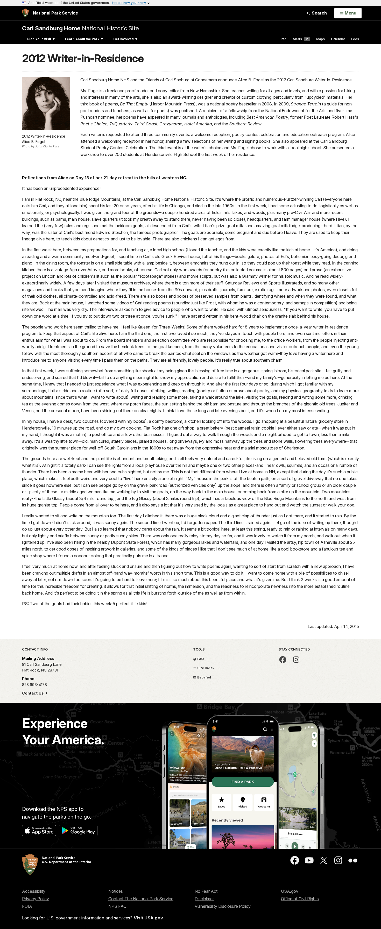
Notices (115, 891)
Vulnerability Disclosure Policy (223, 906)
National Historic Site (80, 28)
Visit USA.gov (148, 917)
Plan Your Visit (39, 39)
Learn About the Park (82, 39)
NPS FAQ (117, 906)
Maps (320, 39)
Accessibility (33, 891)
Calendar (338, 39)
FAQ (200, 659)
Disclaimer (204, 898)
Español (203, 677)
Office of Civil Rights (300, 898)
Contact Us (33, 693)
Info (283, 39)
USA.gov (289, 891)
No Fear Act (206, 891)
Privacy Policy (35, 898)
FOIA (27, 906)
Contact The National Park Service (140, 898)
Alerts (300, 39)
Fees (355, 39)
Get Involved (123, 39)
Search (319, 13)
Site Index (205, 668)
